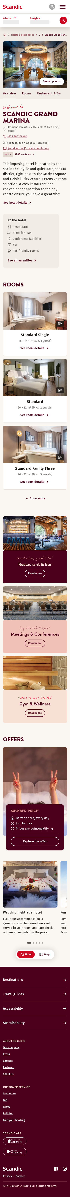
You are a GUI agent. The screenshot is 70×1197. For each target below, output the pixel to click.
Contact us (9, 1093)
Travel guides (13, 994)
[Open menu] (62, 6)
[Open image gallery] (35, 311)
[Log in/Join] (52, 6)
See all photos (52, 81)
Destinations (13, 980)
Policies (8, 1113)
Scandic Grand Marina (56, 35)
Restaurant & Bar (49, 93)
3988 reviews (23, 154)
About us (8, 1074)
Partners (8, 1067)
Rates (6, 1106)
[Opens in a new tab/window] (14, 1143)
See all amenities (20, 260)
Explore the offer (35, 841)
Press (6, 1054)
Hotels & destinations (22, 35)
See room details (32, 348)
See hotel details (15, 202)
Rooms (26, 93)
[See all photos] (35, 64)
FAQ (5, 1100)
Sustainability (14, 1023)
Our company (11, 1047)
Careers (8, 1060)
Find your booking (14, 1120)
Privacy (7, 1176)
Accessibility (13, 1008)
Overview (9, 93)
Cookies (20, 1176)
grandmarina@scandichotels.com (28, 148)
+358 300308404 (17, 136)
